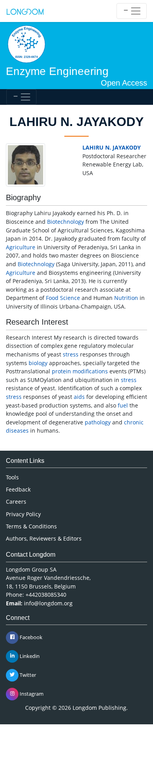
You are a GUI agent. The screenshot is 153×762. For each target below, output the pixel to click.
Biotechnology (65, 221)
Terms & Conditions (31, 526)
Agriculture (20, 247)
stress (70, 354)
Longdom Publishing (99, 707)
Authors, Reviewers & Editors (44, 538)
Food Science (63, 298)
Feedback (18, 489)
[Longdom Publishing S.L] (25, 11)
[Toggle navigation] (132, 11)
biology (38, 363)
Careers (16, 501)
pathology (98, 422)
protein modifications (80, 371)
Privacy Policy (23, 514)
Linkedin (29, 655)
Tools (12, 477)
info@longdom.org (48, 603)
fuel (123, 405)
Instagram (31, 693)
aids (79, 396)
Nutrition (126, 298)
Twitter (27, 674)
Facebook (30, 636)
